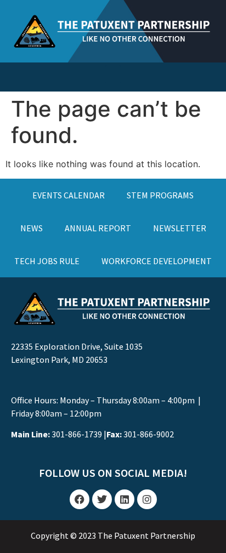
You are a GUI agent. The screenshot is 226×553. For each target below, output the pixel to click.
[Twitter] (102, 499)
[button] (113, 74)
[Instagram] (147, 499)
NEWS (31, 228)
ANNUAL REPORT (98, 228)
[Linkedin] (124, 499)
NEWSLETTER (179, 228)
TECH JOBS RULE (47, 260)
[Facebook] (79, 499)
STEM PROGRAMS (160, 195)
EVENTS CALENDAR (68, 195)
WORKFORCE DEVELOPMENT (156, 260)
